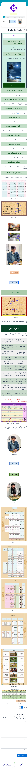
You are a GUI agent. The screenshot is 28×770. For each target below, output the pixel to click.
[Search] (4, 17)
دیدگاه (25, 721)
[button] (4, 21)
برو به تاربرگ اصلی (14, 85)
